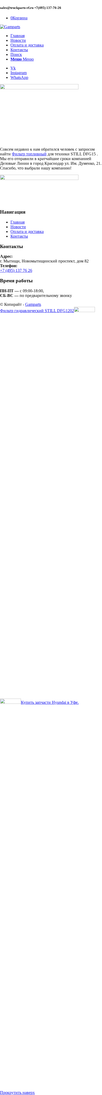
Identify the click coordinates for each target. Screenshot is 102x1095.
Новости (18, 227)
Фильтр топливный (29, 154)
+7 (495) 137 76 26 (16, 270)
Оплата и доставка (27, 231)
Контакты (19, 236)
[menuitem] (56, 35)
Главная (17, 222)
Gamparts (33, 304)
